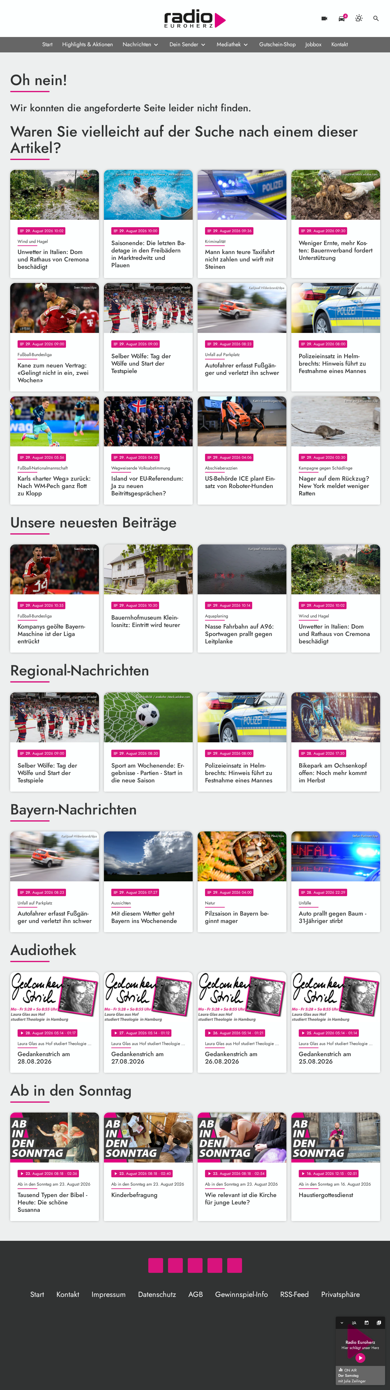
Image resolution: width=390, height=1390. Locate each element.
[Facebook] (29, 18)
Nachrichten (137, 44)
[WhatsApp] (16, 18)
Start (47, 44)
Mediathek (229, 44)
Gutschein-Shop (277, 44)
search (376, 18)
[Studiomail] (53, 18)
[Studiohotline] (66, 18)
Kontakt (339, 44)
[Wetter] (359, 18)
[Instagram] (41, 18)
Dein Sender (184, 44)
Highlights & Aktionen (87, 44)
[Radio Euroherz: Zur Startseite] (195, 18)
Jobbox (314, 44)
